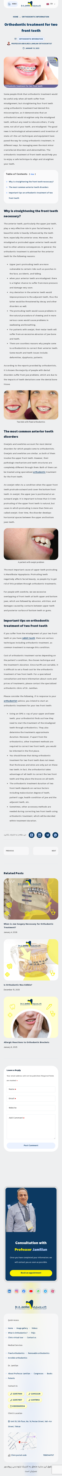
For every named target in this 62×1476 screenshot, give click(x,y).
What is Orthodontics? (18, 1333)
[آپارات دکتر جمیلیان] (53, 1291)
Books (49, 1373)
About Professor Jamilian (19, 1373)
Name (12, 1089)
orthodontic (39, 472)
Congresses (38, 1373)
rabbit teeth (28, 638)
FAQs (33, 1333)
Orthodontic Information (31, 39)
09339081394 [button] (18, 1406)
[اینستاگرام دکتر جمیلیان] (16, 1291)
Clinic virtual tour (15, 1337)
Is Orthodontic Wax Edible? (18, 985)
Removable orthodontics (38, 1353)
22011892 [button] (35, 1400)
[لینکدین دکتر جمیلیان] (9, 1291)
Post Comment (31, 1145)
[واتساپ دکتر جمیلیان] (38, 1291)
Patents (11, 1378)
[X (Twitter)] (31, 835)
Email (12, 1098)
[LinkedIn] (39, 835)
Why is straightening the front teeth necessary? (31, 182)
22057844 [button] (17, 1394)
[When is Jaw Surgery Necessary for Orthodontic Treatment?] (31, 899)
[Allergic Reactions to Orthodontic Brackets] (31, 1017)
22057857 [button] (17, 1400)
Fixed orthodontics (16, 1353)
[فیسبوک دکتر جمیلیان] (24, 1291)
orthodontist (10, 701)
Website (12, 1108)
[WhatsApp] (55, 835)
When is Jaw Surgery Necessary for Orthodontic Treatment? (28, 925)
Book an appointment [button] (31, 1273)
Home (10, 1328)
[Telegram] (47, 835)
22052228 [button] (35, 1394)
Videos (34, 1328)
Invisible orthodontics (17, 1358)
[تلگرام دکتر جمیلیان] (45, 1291)
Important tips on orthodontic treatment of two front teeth (31, 195)
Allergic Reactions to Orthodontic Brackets (26, 1042)
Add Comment (17, 1118)
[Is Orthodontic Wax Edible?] (31, 959)
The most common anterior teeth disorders (28, 187)
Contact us (31, 1337)
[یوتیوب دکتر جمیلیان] (31, 1291)
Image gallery (22, 1328)
